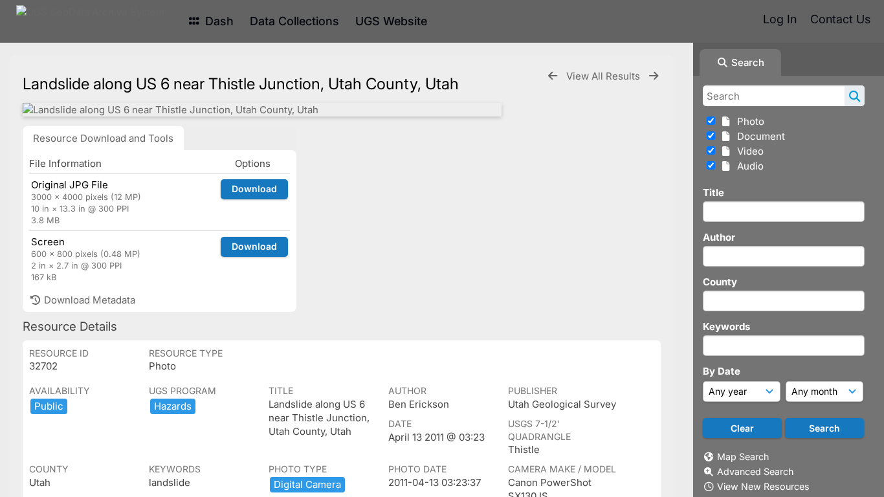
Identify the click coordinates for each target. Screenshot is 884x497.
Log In (780, 19)
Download (254, 188)
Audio (748, 166)
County (720, 282)
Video (748, 151)
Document (758, 136)
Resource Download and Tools (103, 138)
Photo (748, 121)
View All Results (604, 76)
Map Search (743, 456)
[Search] (855, 95)
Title (713, 192)
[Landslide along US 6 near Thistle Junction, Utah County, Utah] (262, 109)
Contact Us (840, 19)
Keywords (726, 326)
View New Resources (763, 486)
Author (719, 237)
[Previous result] (553, 76)
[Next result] (653, 76)
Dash (218, 21)
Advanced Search (755, 471)
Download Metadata (88, 300)
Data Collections (294, 21)
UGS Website (391, 21)
